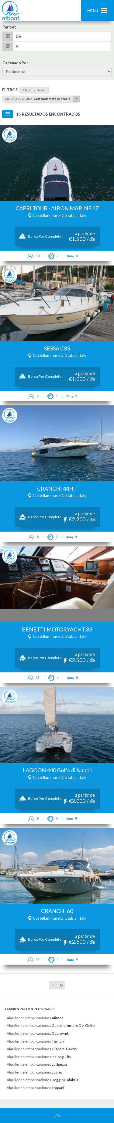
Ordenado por (15, 63)
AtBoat (11, 11)
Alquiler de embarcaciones (35, 1018)
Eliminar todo (34, 90)
